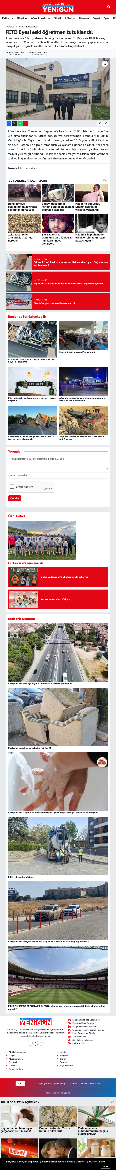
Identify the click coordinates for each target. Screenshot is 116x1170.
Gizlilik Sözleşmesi (17, 1052)
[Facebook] (30, 1043)
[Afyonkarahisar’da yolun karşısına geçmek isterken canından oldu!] (83, 381)
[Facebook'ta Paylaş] (9, 123)
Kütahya (70, 18)
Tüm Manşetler (79, 1037)
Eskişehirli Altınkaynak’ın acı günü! (77, 352)
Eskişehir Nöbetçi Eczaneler (86, 1020)
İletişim (63, 1052)
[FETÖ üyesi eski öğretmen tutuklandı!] (58, 89)
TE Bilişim (65, 1093)
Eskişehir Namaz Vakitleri (84, 1026)
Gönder (14, 498)
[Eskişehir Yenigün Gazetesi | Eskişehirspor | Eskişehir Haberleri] (58, 7)
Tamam (105, 1166)
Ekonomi (84, 18)
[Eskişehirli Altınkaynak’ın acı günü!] (83, 335)
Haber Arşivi (78, 1043)
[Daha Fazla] (25, 123)
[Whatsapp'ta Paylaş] (20, 123)
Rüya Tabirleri (66, 1066)
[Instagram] (41, 1043)
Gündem (22, 18)
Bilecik (57, 18)
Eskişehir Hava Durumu (83, 1023)
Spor (107, 18)
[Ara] (108, 7)
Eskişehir (7, 18)
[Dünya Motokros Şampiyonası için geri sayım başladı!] (32, 381)
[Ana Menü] (7, 7)
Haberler (10, 27)
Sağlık (96, 18)
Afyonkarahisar (40, 18)
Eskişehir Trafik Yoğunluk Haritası (88, 1030)
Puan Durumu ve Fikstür (83, 1033)
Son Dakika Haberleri (82, 1040)
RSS (21, 1083)
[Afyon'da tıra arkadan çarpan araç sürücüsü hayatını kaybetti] (32, 339)
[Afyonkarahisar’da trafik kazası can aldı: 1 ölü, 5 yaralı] (83, 420)
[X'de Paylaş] (14, 123)
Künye (12, 1055)
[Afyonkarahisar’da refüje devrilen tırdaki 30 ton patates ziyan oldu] (32, 420)
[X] (35, 1043)
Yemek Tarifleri (16, 1069)
